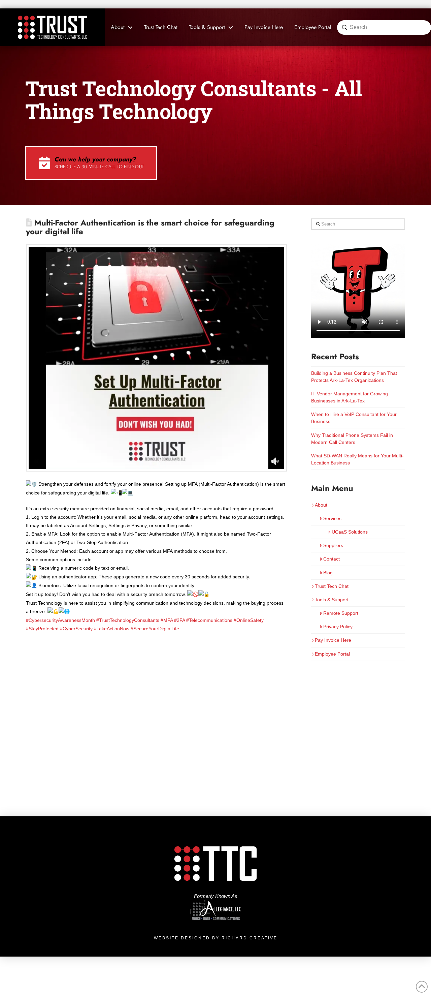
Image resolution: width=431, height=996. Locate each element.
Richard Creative (249, 938)
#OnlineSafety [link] (249, 620)
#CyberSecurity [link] (76, 628)
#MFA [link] (167, 620)
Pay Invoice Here (333, 640)
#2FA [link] (179, 620)
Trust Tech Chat (332, 586)
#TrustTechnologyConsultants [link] (127, 620)
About (321, 505)
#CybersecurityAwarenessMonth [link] (60, 620)
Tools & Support (332, 599)
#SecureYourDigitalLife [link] (155, 628)
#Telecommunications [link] (209, 620)
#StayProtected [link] (42, 628)
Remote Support (340, 613)
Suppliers (333, 545)
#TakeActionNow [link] (111, 628)
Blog (328, 572)
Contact (331, 559)
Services (332, 518)
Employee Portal (332, 654)
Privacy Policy (338, 626)
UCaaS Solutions (350, 532)
